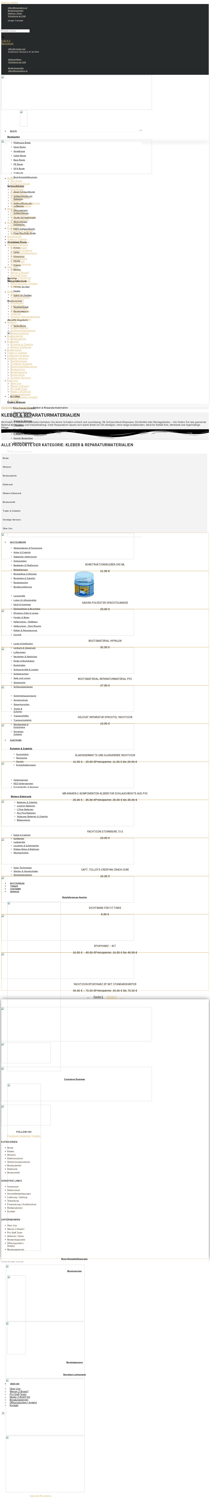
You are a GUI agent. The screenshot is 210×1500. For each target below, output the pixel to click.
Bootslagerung (18, 259)
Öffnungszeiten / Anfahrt (24, 283)
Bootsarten (13, 137)
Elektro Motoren (16, 402)
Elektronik (13, 228)
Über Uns (15, 270)
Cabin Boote (17, 192)
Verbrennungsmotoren (23, 217)
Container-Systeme (18, 242)
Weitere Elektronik (21, 796)
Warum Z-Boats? (19, 272)
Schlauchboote (19, 195)
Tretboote (15, 200)
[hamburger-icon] (140, 130)
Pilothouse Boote (20, 184)
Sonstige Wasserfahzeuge (25, 203)
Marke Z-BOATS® (20, 278)
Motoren (12, 209)
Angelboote (17, 189)
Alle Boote (16, 181)
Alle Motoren (17, 211)
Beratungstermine (20, 281)
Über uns (12, 267)
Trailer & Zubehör (17, 239)
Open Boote (17, 186)
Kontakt (14, 286)
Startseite (6, 407)
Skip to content (9, 2)
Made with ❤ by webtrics (41, 1496)
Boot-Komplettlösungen (74, 1259)
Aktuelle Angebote (20, 206)
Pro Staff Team (18, 275)
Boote (13, 131)
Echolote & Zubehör (21, 231)
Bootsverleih (14, 236)
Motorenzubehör (19, 220)
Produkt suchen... (11, 28)
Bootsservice (17, 256)
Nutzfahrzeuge (18, 247)
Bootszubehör (15, 222)
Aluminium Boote (20, 197)
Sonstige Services (17, 245)
